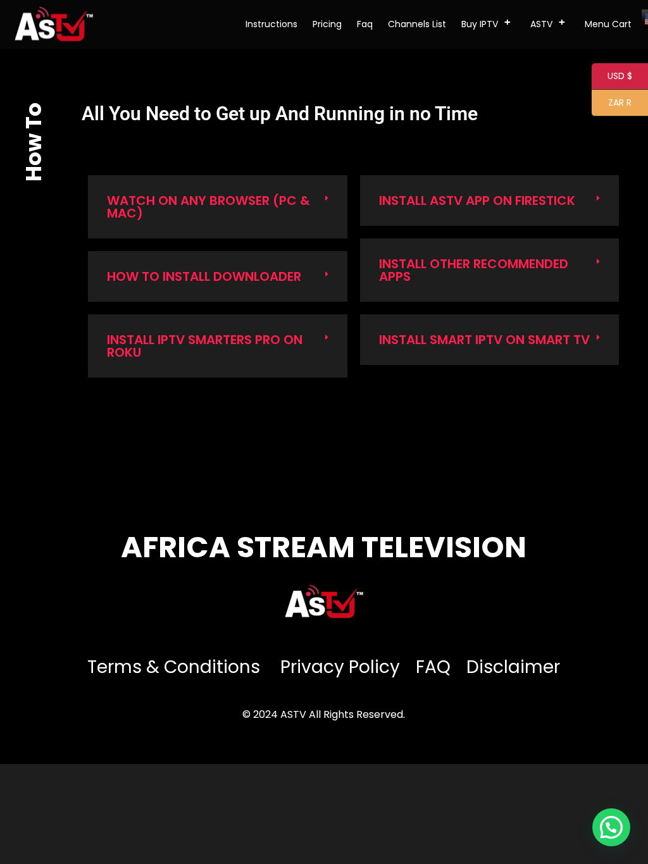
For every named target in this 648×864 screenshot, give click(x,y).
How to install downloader (204, 276)
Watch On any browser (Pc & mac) (208, 207)
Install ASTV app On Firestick (477, 200)
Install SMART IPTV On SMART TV (484, 340)
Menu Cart (608, 24)
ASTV (547, 23)
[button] (217, 206)
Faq (365, 24)
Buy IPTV (486, 23)
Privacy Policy (340, 667)
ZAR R (612, 103)
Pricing (327, 24)
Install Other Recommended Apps (473, 270)
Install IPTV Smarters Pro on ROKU (204, 346)
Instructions (271, 24)
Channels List (417, 24)
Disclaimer (513, 667)
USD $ (612, 77)
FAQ (433, 667)
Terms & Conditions (176, 667)
